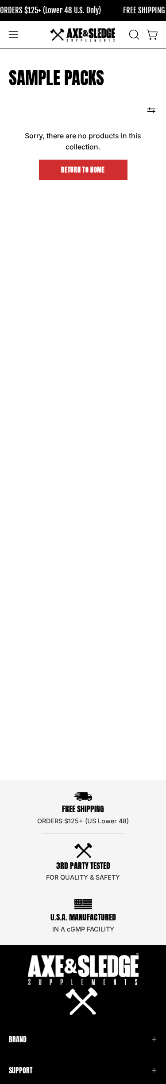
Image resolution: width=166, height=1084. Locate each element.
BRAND (18, 1039)
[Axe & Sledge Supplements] (83, 34)
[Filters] (151, 110)
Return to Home (83, 169)
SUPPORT (20, 1070)
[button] (133, 34)
